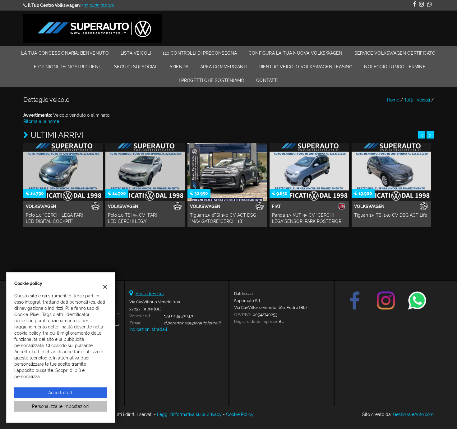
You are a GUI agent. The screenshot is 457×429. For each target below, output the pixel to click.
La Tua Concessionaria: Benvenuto (64, 53)
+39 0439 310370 (98, 5)
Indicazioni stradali (148, 329)
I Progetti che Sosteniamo (211, 80)
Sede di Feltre (150, 293)
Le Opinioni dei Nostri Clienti (66, 66)
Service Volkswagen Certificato (395, 53)
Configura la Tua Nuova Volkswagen (296, 53)
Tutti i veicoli (417, 99)
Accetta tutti (60, 392)
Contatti (267, 80)
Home (393, 99)
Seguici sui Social (136, 66)
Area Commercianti (223, 66)
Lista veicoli (136, 53)
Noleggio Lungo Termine (394, 66)
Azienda (178, 66)
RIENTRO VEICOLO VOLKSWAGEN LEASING (306, 66)
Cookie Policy (239, 414)
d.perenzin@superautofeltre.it (192, 322)
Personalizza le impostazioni (60, 406)
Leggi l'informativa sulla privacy (189, 414)
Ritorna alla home (41, 121)
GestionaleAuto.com (413, 414)
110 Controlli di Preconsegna (200, 53)
